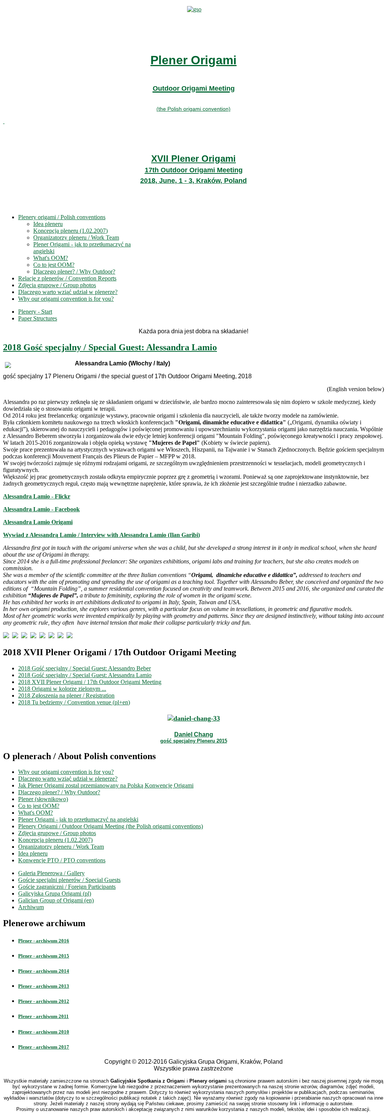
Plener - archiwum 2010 (43, 1032)
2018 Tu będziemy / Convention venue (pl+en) (74, 702)
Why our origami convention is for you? (66, 298)
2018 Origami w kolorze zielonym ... (62, 688)
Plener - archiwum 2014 (43, 971)
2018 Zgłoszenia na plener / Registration (66, 695)
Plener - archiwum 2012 (43, 1001)
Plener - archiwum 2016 (43, 941)
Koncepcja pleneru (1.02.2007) (70, 230)
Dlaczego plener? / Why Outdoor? (74, 271)
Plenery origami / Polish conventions (61, 217)
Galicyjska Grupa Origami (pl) (54, 893)
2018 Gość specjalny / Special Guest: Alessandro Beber (84, 668)
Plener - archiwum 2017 (43, 1047)
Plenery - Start (35, 311)
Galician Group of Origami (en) (56, 900)
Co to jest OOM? (53, 264)
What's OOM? (50, 258)
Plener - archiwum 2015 (43, 956)
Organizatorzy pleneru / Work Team (76, 237)
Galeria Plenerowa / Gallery (51, 873)
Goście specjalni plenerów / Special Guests (69, 880)
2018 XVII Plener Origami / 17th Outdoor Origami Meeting (89, 682)
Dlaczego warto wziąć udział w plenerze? (68, 292)
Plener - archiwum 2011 (43, 1016)
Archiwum (31, 907)
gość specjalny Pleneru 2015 (193, 741)
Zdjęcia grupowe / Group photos (57, 285)
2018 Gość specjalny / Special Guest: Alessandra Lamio (110, 347)
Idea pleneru (48, 224)
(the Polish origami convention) (193, 109)
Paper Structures (37, 318)
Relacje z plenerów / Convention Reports (67, 278)
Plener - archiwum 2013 (43, 986)
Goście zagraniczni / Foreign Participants (67, 886)
